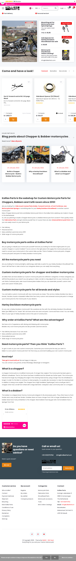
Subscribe (68, 468)
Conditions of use (7, 507)
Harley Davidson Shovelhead (46, 208)
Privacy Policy (6, 510)
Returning (5, 502)
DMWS (44, 540)
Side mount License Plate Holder (26, 206)
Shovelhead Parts (43, 496)
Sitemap (4, 519)
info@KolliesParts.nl (63, 455)
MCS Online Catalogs (45, 505)
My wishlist (24, 496)
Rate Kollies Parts (7, 505)
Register (23, 490)
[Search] (55, 8)
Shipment (5, 499)
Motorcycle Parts (43, 490)
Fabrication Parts (11, 220)
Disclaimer (5, 513)
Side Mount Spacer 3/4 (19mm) (47, 96)
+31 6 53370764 (47, 455)
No (55, 557)
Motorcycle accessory (45, 499)
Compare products (27, 499)
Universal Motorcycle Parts (61, 220)
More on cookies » (67, 557)
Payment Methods (8, 496)
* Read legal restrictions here (50, 472)
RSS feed (51, 540)
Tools (40, 502)
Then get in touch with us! (10, 360)
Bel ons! (6, 465)
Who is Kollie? (6, 490)
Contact (4, 493)
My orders (24, 493)
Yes (46, 557)
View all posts (16, 141)
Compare (9, 113)
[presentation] (69, 71)
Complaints (5, 516)
